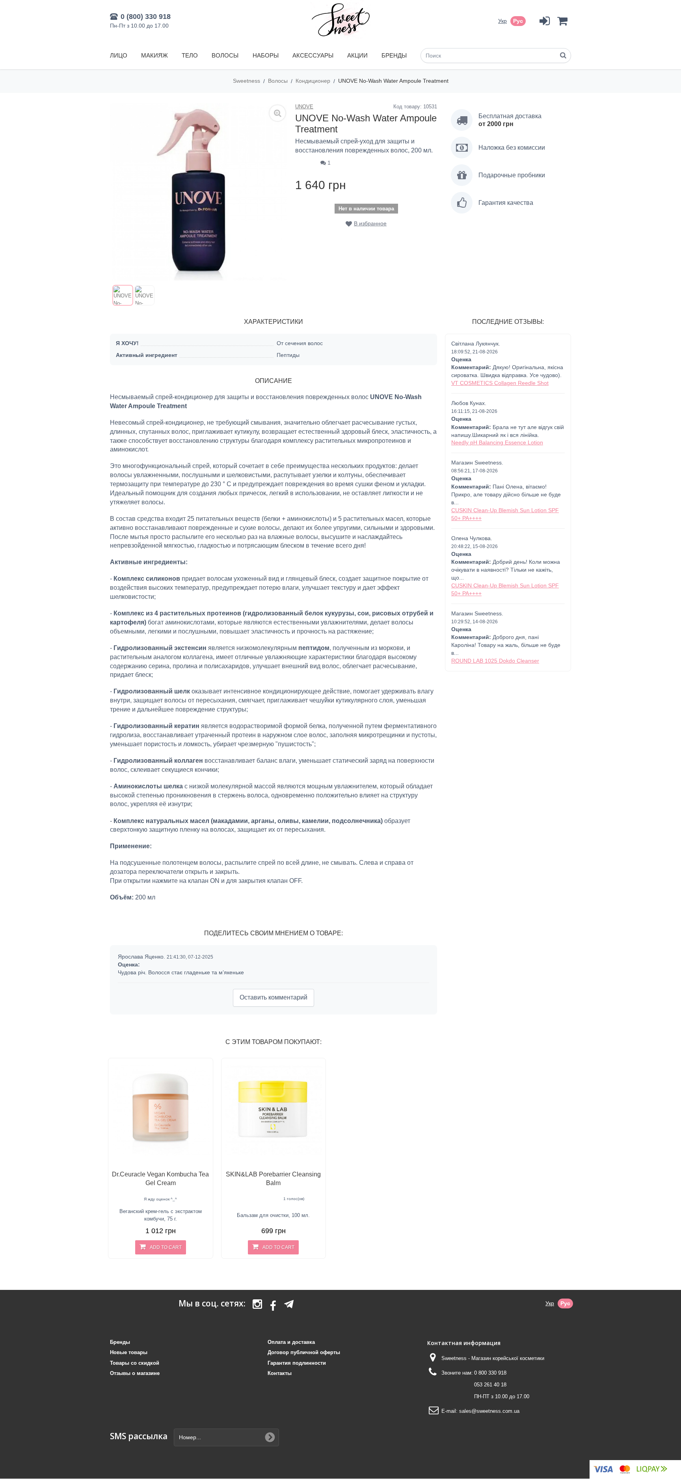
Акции (357, 55)
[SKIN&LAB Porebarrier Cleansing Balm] (274, 1110)
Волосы (225, 55)
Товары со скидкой (134, 1363)
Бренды (394, 55)
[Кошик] (562, 21)
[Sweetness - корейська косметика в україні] (340, 19)
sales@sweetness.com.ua (489, 1411)
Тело (190, 55)
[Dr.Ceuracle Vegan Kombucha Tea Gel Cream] (161, 1110)
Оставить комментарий (273, 997)
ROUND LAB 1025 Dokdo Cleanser (495, 661)
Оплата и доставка (291, 1342)
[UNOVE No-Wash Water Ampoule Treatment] (122, 295)
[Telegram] (289, 1304)
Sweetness (247, 81)
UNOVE (304, 107)
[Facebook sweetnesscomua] (273, 1306)
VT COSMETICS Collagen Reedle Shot (500, 383)
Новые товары (128, 1352)
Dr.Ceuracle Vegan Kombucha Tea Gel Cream (160, 1178)
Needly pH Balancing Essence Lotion (497, 442)
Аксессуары (312, 55)
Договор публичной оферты (304, 1352)
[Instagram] (257, 1306)
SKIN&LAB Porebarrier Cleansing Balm (273, 1178)
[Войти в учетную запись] (544, 21)
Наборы (266, 55)
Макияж (154, 55)
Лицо (118, 55)
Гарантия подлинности (297, 1363)
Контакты (280, 1373)
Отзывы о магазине (135, 1373)
